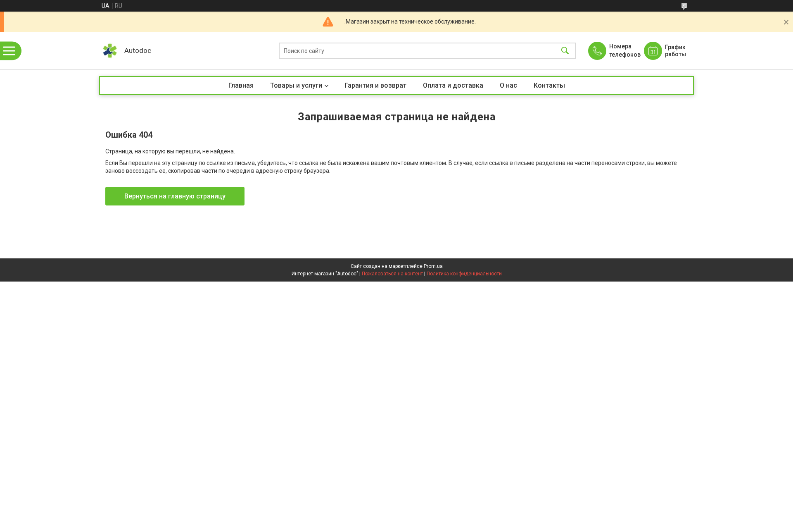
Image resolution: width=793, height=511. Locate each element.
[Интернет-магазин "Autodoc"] (109, 51)
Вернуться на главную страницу (175, 196)
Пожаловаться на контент (392, 274)
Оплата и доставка (453, 85)
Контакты (549, 85)
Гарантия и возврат (375, 85)
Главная (241, 85)
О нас (508, 85)
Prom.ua (433, 266)
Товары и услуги (296, 85)
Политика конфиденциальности (464, 274)
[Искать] (565, 51)
